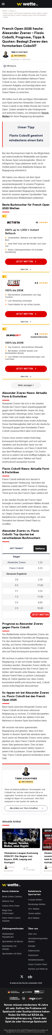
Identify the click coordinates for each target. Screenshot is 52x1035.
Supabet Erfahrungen (39, 337)
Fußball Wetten (35, 900)
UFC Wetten (33, 909)
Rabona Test (8, 901)
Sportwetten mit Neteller (9, 947)
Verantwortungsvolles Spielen (38, 940)
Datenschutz (34, 950)
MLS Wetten (33, 918)
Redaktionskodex (36, 960)
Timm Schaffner (19, 52)
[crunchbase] (30, 976)
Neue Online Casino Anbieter (11, 919)
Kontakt (31, 946)
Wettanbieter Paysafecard (8, 935)
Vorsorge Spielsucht (34, 1021)
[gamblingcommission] (15, 998)
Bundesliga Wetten (36, 904)
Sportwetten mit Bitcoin (12, 941)
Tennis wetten (34, 913)
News (12, 11)
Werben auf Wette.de (38, 969)
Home (4, 11)
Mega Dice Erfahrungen (8, 911)
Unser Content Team (37, 964)
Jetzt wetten (25, 262)
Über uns (32, 934)
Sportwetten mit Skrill (11, 953)
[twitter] (22, 976)
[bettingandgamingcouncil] (27, 992)
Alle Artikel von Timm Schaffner (24, 808)
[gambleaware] (39, 992)
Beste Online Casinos (12, 896)
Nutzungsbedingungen (37, 1032)
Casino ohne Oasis (10, 906)
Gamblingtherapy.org (18, 1018)
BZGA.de (37, 1015)
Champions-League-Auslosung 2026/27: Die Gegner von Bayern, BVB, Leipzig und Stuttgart (21, 858)
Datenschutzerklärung (19, 1032)
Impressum (33, 955)
